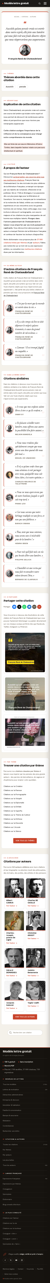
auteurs (36, 242)
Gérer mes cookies (11, 1274)
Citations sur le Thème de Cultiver (17, 815)
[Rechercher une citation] (10, 1032)
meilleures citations (33, 249)
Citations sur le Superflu (13, 811)
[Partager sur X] (19, 607)
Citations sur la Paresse (13, 790)
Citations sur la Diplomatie (14, 803)
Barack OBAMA (22, 523)
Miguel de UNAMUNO (25, 458)
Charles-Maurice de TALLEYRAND (25, 483)
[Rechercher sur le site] (39, 3)
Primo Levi (20, 504)
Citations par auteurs (17, 861)
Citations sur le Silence (12, 831)
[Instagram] (22, 1260)
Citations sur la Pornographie (15, 794)
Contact (20, 1269)
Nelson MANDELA (23, 434)
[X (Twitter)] (10, 1260)
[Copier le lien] (39, 607)
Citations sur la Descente (13, 823)
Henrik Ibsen (21, 543)
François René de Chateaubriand (25, 59)
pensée (22, 87)
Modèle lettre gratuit (16, 3)
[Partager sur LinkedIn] (29, 607)
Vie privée (30, 1269)
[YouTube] (16, 1260)
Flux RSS (40, 1269)
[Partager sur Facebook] (14, 607)
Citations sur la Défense (13, 819)
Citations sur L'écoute (12, 827)
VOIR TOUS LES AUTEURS (25, 1017)
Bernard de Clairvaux (26, 579)
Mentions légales (9, 1269)
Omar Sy (19, 414)
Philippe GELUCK (23, 560)
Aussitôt (9, 87)
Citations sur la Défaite (12, 807)
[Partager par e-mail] (34, 607)
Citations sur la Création (13, 786)
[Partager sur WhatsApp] (24, 607)
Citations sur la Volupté (13, 798)
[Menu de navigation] (45, 3)
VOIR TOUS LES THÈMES (25, 840)
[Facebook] (5, 1260)
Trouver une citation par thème (24, 765)
